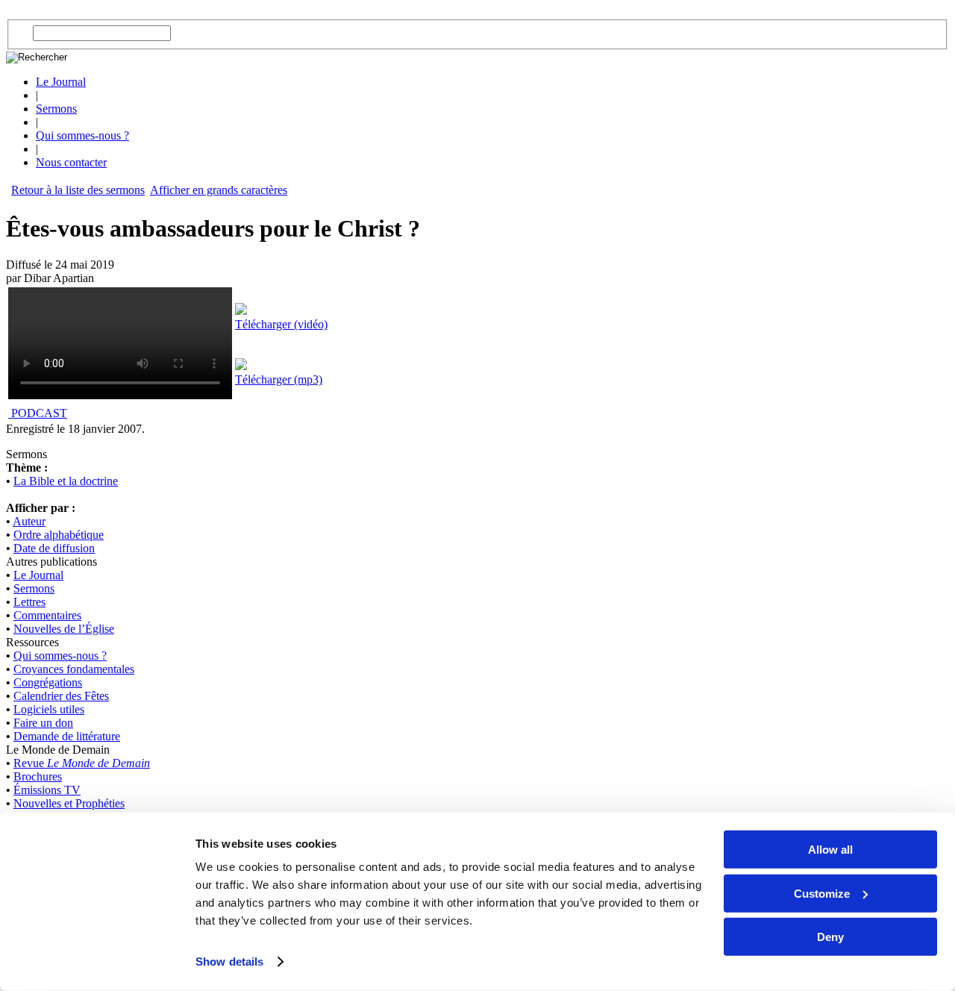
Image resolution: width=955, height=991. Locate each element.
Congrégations (47, 682)
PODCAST (37, 413)
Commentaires (47, 615)
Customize (822, 893)
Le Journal (61, 81)
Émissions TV (47, 790)
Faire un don (43, 722)
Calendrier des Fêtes (61, 696)
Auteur (29, 521)
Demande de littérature (66, 736)
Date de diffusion (54, 548)
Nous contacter (71, 162)
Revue (81, 763)
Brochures (37, 776)
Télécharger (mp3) (278, 379)
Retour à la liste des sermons (78, 190)
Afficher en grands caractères (218, 190)
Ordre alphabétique (58, 534)
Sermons (56, 108)
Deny (830, 937)
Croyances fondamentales (73, 669)
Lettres (29, 601)
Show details (229, 961)
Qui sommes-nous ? (82, 135)
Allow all (830, 849)
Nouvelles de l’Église (63, 628)
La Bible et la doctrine (65, 481)
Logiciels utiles (48, 709)
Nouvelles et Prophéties (69, 803)
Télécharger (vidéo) (281, 324)
